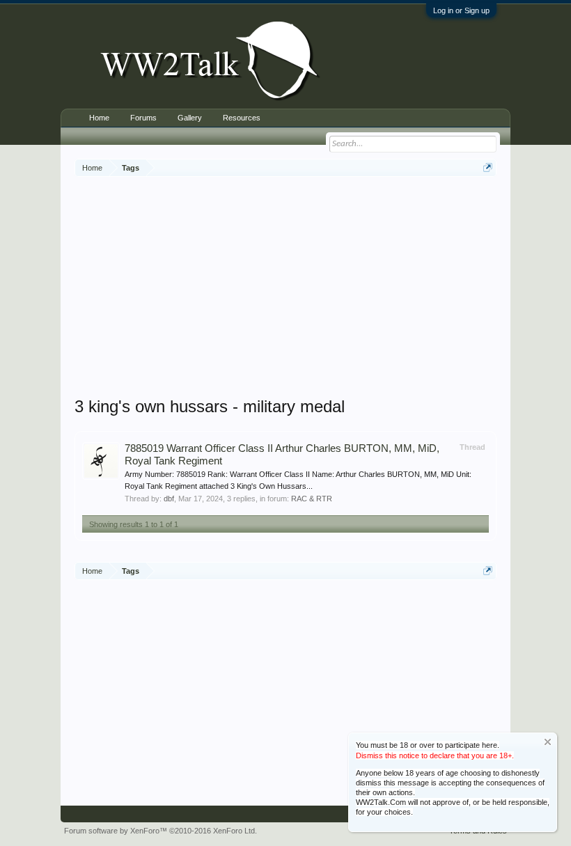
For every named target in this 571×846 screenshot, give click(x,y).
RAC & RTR (311, 498)
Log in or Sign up (461, 10)
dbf (169, 498)
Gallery (190, 117)
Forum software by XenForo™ (160, 831)
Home (99, 117)
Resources (241, 117)
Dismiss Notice (547, 742)
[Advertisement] (323, 288)
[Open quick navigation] (487, 167)
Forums (143, 117)
